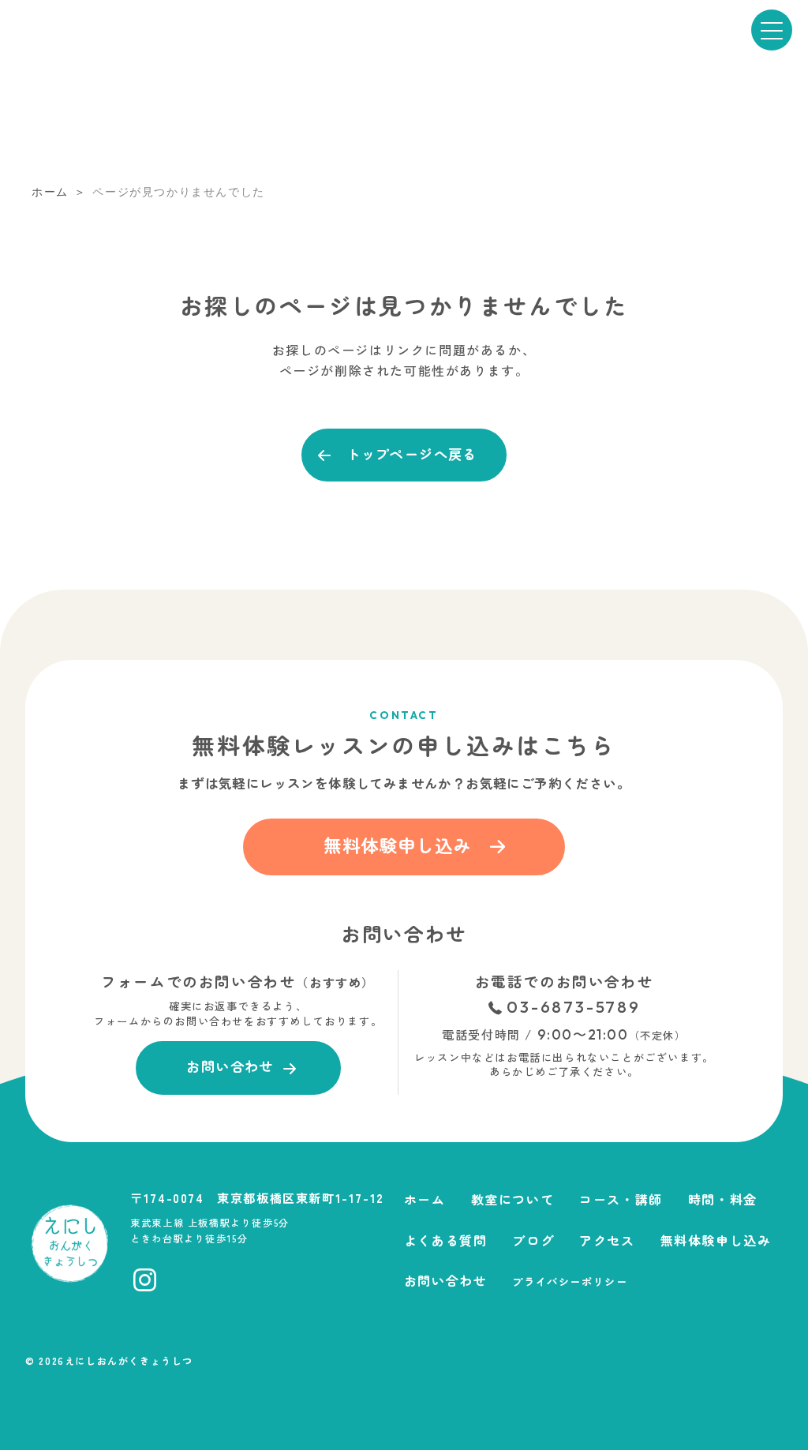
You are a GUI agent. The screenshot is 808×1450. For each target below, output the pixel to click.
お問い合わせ (446, 1280)
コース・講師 (621, 1199)
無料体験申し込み (716, 1240)
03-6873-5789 (574, 1007)
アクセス (606, 1240)
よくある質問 (446, 1240)
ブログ (533, 1240)
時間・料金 (723, 1199)
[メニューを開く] (771, 30)
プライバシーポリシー (569, 1281)
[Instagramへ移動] (144, 1280)
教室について (513, 1199)
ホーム (425, 1199)
